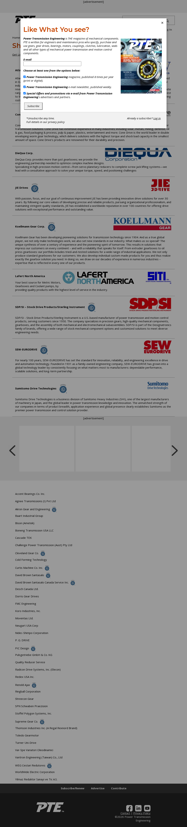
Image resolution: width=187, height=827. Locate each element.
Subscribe (33, 106)
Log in (157, 118)
